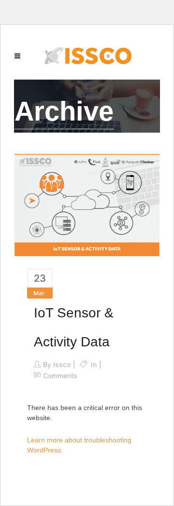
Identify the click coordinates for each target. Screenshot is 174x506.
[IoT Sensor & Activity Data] (87, 204)
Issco (62, 364)
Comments (60, 375)
